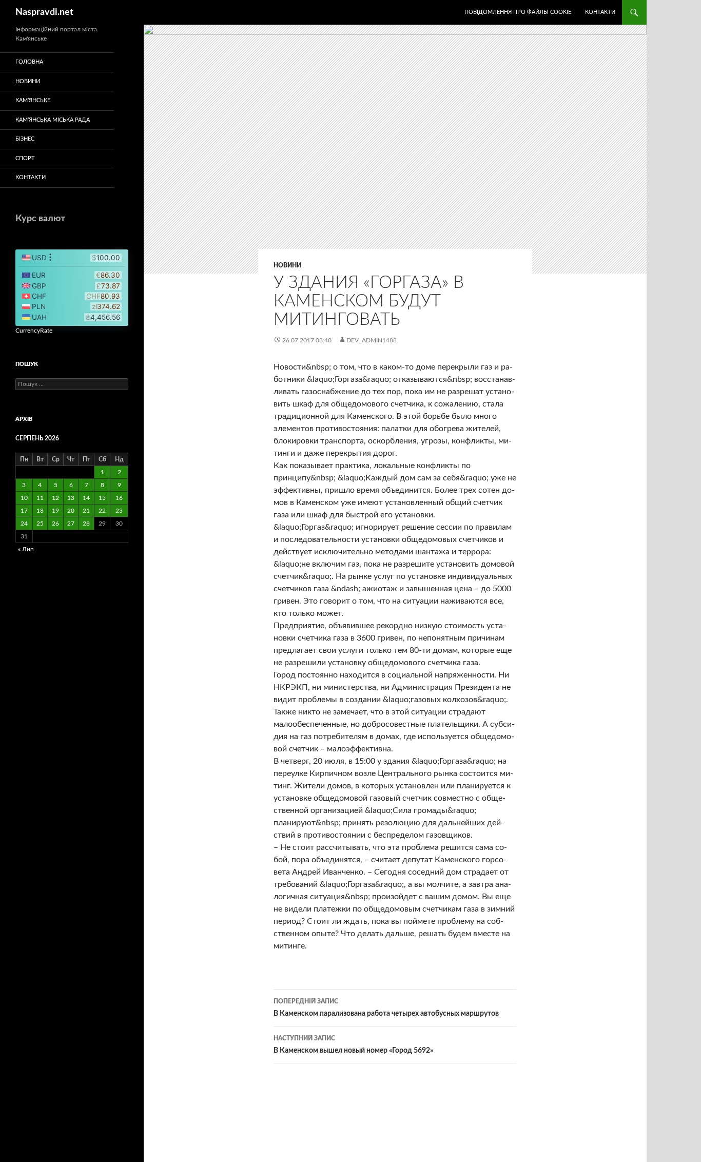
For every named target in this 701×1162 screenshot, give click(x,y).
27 (70, 523)
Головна (29, 62)
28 (86, 523)
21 (86, 511)
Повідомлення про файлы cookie (517, 12)
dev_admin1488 (371, 340)
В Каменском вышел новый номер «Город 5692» (353, 1044)
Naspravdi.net (44, 12)
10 (24, 498)
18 (40, 511)
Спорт (25, 158)
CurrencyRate (33, 330)
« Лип (26, 549)
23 (119, 511)
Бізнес (24, 139)
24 (24, 523)
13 (70, 498)
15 (102, 498)
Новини (287, 265)
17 (24, 511)
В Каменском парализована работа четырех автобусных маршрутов (386, 1007)
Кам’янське (32, 100)
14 (86, 498)
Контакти (600, 12)
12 (55, 498)
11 (40, 498)
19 (55, 511)
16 (119, 498)
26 (55, 523)
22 (102, 511)
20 (70, 511)
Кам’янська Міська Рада (52, 120)
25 (40, 523)
